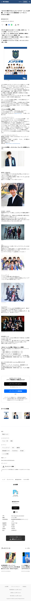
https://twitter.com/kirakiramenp (13, 143)
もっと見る (27, 548)
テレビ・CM (5, 441)
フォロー (15, 507)
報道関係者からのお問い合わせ (15, 589)
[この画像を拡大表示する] (6, 415)
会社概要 (6, 586)
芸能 (11, 441)
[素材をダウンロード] (15, 25)
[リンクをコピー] (18, 25)
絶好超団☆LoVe (6, 450)
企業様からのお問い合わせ (15, 592)
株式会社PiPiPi (18, 479)
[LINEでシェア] (11, 25)
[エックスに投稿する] (6, 25)
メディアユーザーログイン (15, 384)
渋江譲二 (22, 450)
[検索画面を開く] (29, 2)
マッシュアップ (5, 447)
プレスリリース (10, 479)
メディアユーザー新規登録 (15, 391)
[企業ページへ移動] (15, 493)
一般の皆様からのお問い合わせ (15, 595)
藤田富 (18, 447)
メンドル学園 (5, 453)
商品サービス (5, 434)
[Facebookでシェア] (9, 25)
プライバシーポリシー (15, 586)
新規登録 (25, 1)
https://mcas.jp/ (18, 113)
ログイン (20, 1)
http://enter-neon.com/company (17, 515)
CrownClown (15, 450)
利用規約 (24, 586)
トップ (3, 479)
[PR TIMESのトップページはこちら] (6, 1)
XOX (13, 447)
